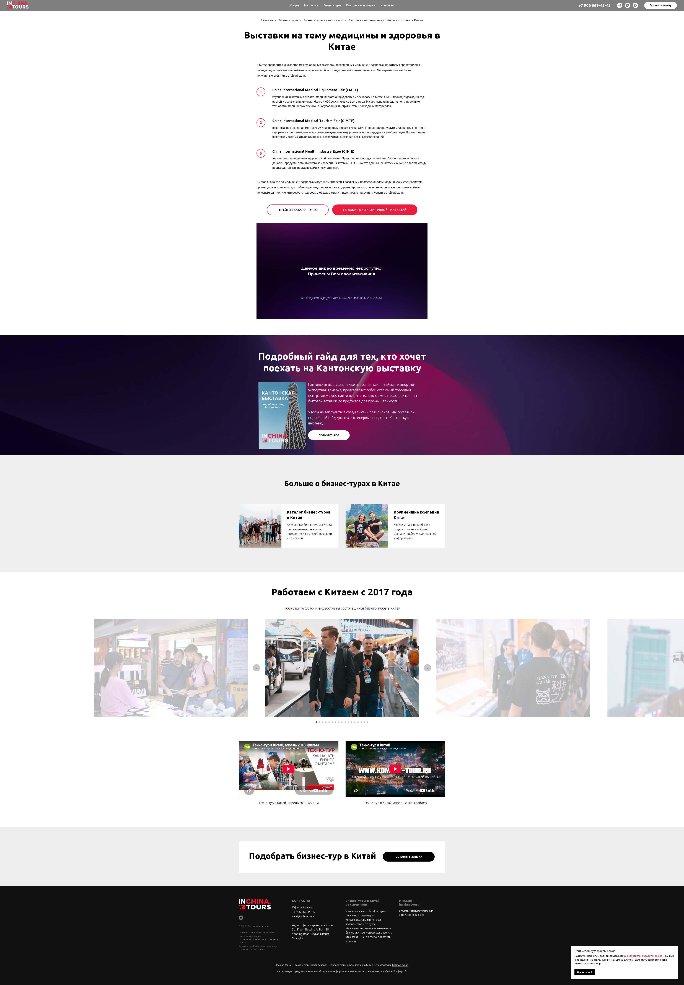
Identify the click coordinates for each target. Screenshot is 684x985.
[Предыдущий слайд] (256, 667)
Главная (267, 20)
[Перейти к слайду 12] (351, 722)
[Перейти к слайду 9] (342, 722)
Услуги (294, 5)
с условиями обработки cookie (644, 955)
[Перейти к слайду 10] (345, 722)
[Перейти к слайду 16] (364, 722)
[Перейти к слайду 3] (322, 722)
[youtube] (241, 918)
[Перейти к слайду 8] (339, 722)
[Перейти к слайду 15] (361, 722)
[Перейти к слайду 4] (326, 722)
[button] (660, 5)
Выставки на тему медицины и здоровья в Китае (386, 20)
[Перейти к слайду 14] (358, 722)
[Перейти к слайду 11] (348, 722)
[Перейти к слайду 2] (319, 722)
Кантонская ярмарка (360, 5)
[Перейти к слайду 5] (329, 722)
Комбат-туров (400, 964)
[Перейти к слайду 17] (367, 722)
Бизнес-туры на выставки (323, 20)
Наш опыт (311, 5)
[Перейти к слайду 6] (332, 722)
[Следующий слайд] (427, 667)
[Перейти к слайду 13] (355, 722)
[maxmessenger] (635, 5)
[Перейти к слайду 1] (316, 722)
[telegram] (619, 5)
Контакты (387, 5)
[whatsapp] (627, 5)
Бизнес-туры (332, 5)
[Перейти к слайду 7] (335, 722)
